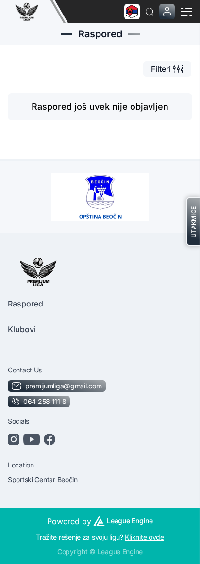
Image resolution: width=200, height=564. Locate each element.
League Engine (129, 520)
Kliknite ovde (144, 537)
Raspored (25, 303)
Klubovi (22, 329)
